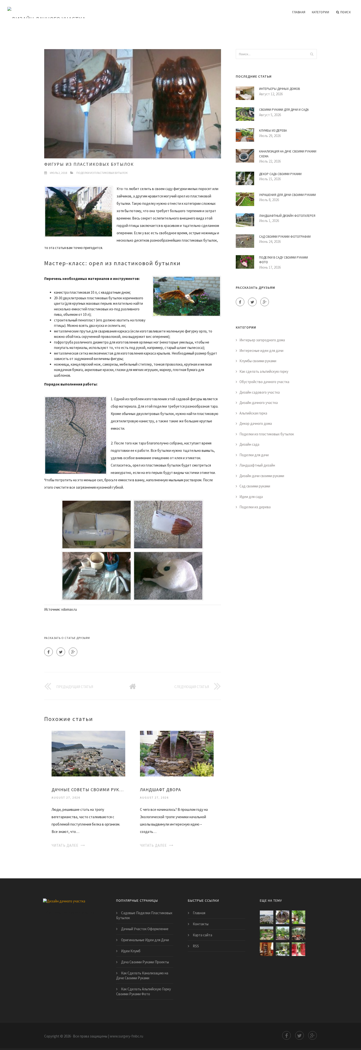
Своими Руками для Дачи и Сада (284, 110)
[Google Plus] (73, 652)
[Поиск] (312, 54)
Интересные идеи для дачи (261, 350)
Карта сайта (202, 935)
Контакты (200, 924)
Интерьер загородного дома (262, 340)
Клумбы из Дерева (273, 130)
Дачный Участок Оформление (144, 928)
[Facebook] (48, 652)
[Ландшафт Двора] (177, 753)
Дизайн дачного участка (258, 402)
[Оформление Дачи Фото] (266, 933)
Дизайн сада (249, 444)
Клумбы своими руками (257, 361)
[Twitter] (60, 652)
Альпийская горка (253, 413)
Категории (320, 12)
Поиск (345, 12)
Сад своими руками (254, 486)
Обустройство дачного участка (264, 381)
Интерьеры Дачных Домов (279, 89)
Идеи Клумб (130, 951)
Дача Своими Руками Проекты (145, 962)
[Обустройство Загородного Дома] (298, 933)
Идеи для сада (251, 496)
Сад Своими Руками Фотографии (285, 237)
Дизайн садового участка (259, 392)
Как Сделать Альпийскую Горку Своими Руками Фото (143, 991)
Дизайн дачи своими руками (261, 475)
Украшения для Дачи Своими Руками (287, 195)
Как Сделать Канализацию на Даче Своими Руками (142, 975)
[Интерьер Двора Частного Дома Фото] (282, 949)
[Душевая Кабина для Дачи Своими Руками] (298, 949)
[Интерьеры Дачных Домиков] (266, 949)
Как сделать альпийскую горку (263, 371)
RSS (196, 946)
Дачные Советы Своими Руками (88, 789)
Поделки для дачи (254, 455)
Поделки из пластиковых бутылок (102, 173)
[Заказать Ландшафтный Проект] (282, 933)
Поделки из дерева (255, 507)
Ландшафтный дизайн (257, 465)
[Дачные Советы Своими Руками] (88, 753)
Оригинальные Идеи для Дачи (145, 940)
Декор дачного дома (255, 423)
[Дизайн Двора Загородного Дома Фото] (298, 917)
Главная (298, 12)
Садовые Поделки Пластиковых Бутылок (144, 915)
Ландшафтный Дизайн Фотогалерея (287, 216)
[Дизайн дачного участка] (46, 9)
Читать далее (65, 845)
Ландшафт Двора (160, 789)
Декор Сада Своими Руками (280, 174)
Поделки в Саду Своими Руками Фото (283, 259)
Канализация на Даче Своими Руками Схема (287, 153)
